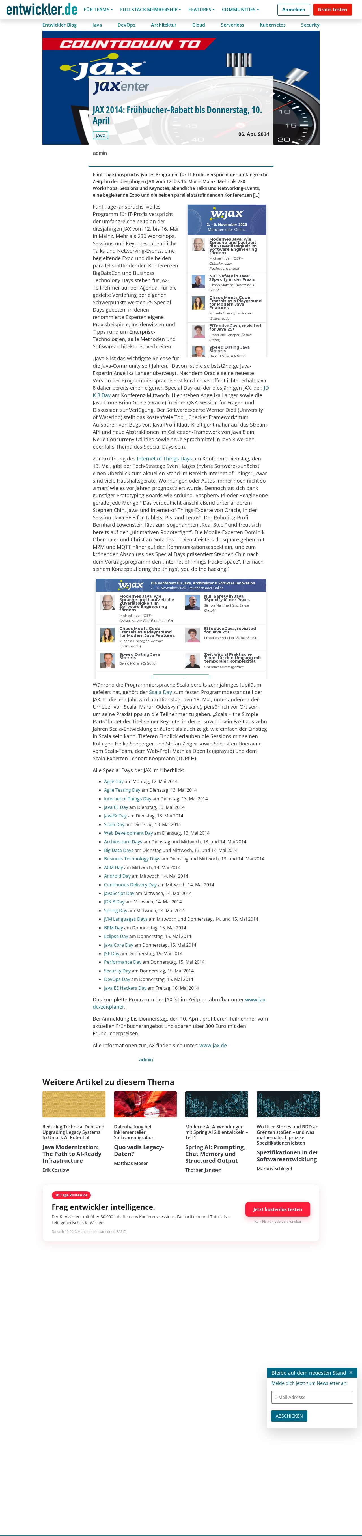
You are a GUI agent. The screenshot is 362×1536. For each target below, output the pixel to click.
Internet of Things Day (127, 799)
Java (97, 25)
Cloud (198, 25)
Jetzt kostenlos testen (277, 1209)
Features (199, 10)
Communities (239, 10)
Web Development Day (128, 833)
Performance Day (122, 962)
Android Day (117, 876)
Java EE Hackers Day (125, 988)
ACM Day (113, 867)
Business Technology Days (132, 859)
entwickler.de (42, 10)
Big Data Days (118, 850)
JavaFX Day (115, 816)
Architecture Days (123, 842)
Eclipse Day (116, 936)
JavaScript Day (119, 893)
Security (310, 25)
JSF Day (111, 953)
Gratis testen (332, 10)
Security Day (117, 971)
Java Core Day (118, 945)
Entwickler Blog (59, 25)
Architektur (164, 25)
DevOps (126, 25)
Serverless (232, 25)
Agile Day (114, 781)
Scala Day (160, 692)
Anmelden (293, 10)
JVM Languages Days (126, 919)
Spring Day (115, 910)
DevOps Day (117, 979)
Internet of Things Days (164, 458)
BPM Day (113, 928)
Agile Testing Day (122, 790)
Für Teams (96, 10)
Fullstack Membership (149, 10)
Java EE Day (116, 807)
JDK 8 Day (114, 902)
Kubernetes (273, 25)
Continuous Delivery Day (130, 885)
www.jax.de (213, 1045)
